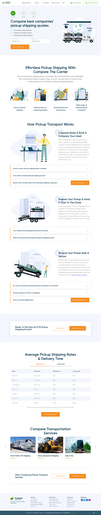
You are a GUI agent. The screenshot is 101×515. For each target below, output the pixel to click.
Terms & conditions (53, 506)
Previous (5, 446)
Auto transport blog (53, 499)
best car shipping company (79, 275)
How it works (46, 2)
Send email (69, 499)
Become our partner (71, 500)
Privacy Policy (58, 512)
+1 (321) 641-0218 (92, 2)
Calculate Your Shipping (78, 300)
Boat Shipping (34, 500)
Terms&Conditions (50, 512)
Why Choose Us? (56, 2)
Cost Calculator (77, 2)
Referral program (71, 502)
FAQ (64, 2)
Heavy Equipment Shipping (37, 504)
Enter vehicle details (18, 46)
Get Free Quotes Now (77, 328)
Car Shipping (33, 499)
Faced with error (71, 504)
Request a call (70, 506)
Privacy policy (52, 504)
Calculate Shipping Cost (50, 414)
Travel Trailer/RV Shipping (36, 502)
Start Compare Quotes (79, 182)
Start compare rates (54, 500)
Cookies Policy (66, 512)
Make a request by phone (55, 502)
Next (95, 446)
